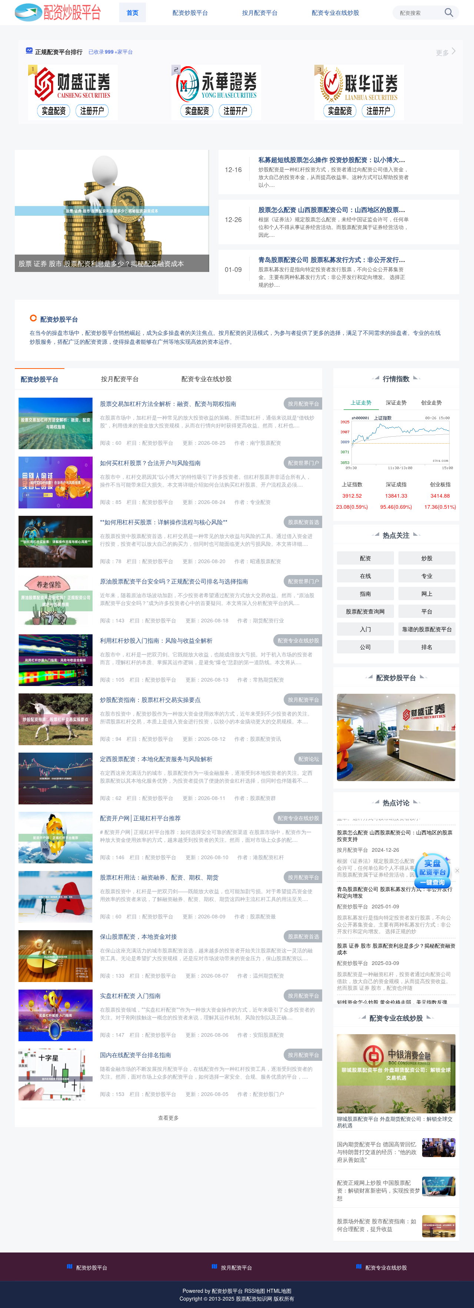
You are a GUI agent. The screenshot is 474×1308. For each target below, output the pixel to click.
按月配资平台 (260, 12)
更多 (443, 52)
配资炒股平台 (190, 12)
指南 (365, 593)
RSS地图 (254, 1290)
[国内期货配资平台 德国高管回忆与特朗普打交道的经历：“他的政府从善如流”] (438, 1151)
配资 (365, 558)
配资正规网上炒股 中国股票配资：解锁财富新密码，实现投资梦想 (378, 1190)
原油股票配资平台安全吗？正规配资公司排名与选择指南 (174, 581)
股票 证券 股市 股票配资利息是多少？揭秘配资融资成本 (101, 263)
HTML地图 (279, 1290)
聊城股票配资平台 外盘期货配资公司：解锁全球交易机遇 (395, 1122)
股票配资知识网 (254, 1298)
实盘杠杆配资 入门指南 (130, 995)
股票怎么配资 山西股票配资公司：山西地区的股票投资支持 (341, 209)
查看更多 (168, 1117)
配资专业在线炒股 (335, 12)
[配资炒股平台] (58, 12)
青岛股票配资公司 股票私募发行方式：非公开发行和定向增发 (344, 259)
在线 (365, 575)
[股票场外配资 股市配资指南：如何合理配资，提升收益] (438, 1226)
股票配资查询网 (365, 611)
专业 (427, 575)
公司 (365, 646)
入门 (365, 629)
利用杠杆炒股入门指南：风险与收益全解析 (156, 640)
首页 (132, 12)
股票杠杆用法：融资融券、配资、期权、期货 (159, 877)
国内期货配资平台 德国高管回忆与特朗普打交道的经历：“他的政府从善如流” (377, 1151)
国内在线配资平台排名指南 (135, 1054)
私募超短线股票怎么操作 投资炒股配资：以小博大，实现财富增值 (350, 159)
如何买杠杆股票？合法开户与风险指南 (150, 462)
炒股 (427, 558)
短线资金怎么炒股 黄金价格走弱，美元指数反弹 (392, 985)
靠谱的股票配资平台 (427, 629)
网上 (427, 593)
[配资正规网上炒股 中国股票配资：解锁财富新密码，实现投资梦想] (438, 1190)
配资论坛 (308, 758)
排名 (427, 646)
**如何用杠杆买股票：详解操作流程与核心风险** (163, 522)
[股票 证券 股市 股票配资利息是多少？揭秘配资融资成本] (112, 210)
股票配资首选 (303, 521)
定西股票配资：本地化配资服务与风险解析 (156, 758)
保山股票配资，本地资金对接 (138, 936)
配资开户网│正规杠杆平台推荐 (140, 818)
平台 (427, 611)
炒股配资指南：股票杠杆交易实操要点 (150, 699)
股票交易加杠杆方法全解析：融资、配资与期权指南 (168, 403)
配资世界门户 (303, 462)
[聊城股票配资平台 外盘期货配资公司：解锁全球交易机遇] (396, 1073)
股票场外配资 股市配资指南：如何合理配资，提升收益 (376, 1225)
